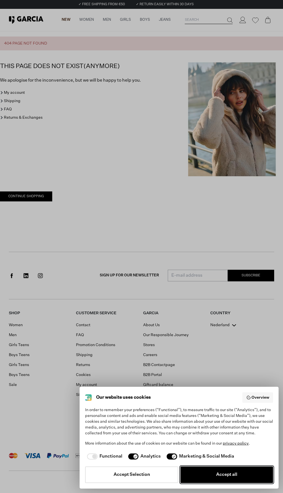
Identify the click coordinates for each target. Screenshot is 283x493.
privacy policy (236, 443)
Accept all (226, 475)
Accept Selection (132, 475)
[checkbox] (103, 456)
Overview (260, 397)
